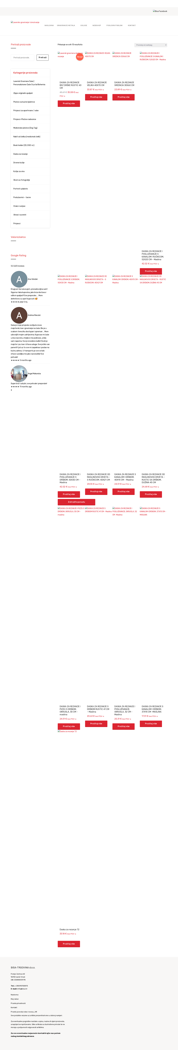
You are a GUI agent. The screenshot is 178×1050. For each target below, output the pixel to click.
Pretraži (43, 57)
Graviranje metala (66, 25)
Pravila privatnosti (18, 1003)
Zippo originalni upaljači (23, 93)
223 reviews (19, 266)
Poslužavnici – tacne (22, 197)
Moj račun (15, 999)
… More (40, 295)
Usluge (83, 25)
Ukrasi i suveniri (19, 215)
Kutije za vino (19, 171)
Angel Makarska (34, 373)
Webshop (97, 25)
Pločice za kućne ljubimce (24, 102)
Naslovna (49, 25)
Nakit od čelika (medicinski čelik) (26, 137)
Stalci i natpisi (19, 206)
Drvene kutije (18, 163)
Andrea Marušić (34, 315)
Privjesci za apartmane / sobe (26, 110)
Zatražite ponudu (76, 502)
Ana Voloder (33, 279)
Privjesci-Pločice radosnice (24, 119)
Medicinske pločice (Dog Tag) (25, 128)
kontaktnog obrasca (25, 1036)
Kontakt (132, 25)
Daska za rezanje (20, 154)
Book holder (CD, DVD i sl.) (23, 145)
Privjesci (16, 223)
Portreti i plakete (20, 189)
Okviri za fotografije (21, 180)
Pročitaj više (69, 103)
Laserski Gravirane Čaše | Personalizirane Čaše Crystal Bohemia (29, 83)
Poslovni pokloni (114, 25)
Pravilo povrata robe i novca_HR (24, 1012)
